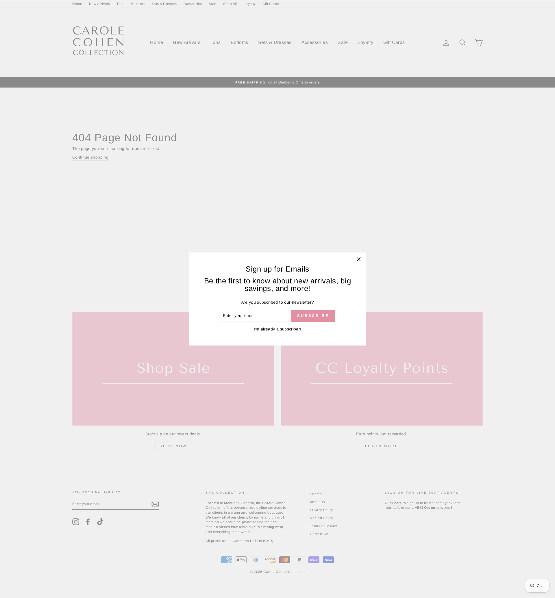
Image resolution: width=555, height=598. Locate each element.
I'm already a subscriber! (277, 329)
